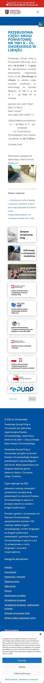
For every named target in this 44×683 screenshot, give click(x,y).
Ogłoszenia (9, 586)
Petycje (8, 590)
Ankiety (8, 567)
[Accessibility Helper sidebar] (41, 24)
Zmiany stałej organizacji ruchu (20, 617)
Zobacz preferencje (22, 673)
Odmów (22, 667)
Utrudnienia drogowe (15, 600)
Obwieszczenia (11, 581)
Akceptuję (22, 660)
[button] (40, 634)
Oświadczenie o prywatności (28, 679)
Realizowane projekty (15, 595)
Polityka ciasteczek (11, 679)
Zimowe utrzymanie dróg (17, 613)
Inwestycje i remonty (14, 576)
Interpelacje (10, 572)
